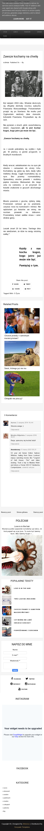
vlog (4, 811)
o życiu (6, 63)
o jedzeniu (6, 808)
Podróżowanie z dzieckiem (26, 630)
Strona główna (9, 1)
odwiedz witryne (28, 467)
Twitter (31, 679)
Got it (29, 19)
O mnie (19, 1)
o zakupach (6, 804)
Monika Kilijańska (18, 435)
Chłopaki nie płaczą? (13, 398)
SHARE (16, 284)
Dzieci (16, 32)
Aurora (13, 422)
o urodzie (5, 794)
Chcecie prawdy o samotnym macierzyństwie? (16, 337)
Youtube (24, 689)
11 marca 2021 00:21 (28, 449)
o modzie (5, 801)
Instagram (31, 684)
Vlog (5, 36)
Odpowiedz (15, 429)
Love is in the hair (22, 526)
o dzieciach (6, 791)
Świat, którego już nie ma (15, 368)
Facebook (17, 679)
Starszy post (38, 512)
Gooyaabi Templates (22, 827)
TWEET (28, 284)
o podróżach (6, 798)
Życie (5, 32)
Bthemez (26, 824)
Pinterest (16, 684)
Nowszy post (6, 512)
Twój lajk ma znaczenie (24, 599)
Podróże (27, 32)
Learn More (18, 19)
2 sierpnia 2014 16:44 (25, 422)
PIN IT (28, 289)
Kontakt (27, 1)
